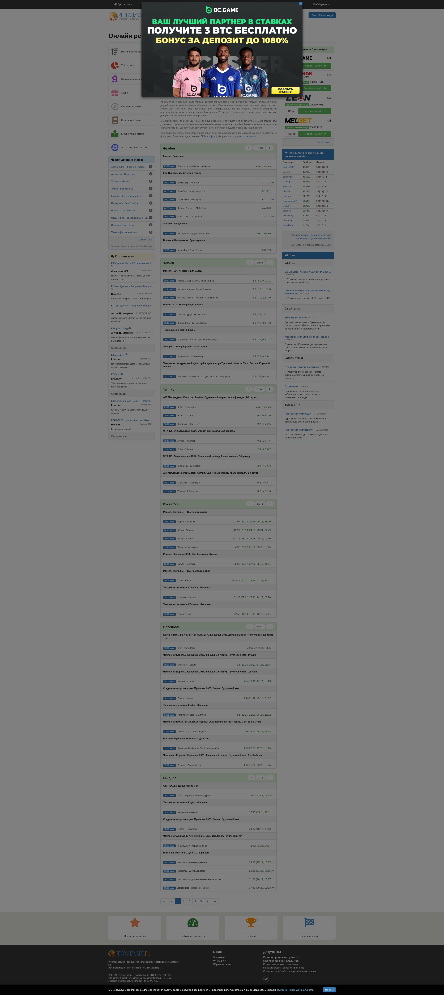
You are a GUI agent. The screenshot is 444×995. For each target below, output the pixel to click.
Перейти (222, 49)
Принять (329, 990)
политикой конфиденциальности (295, 989)
